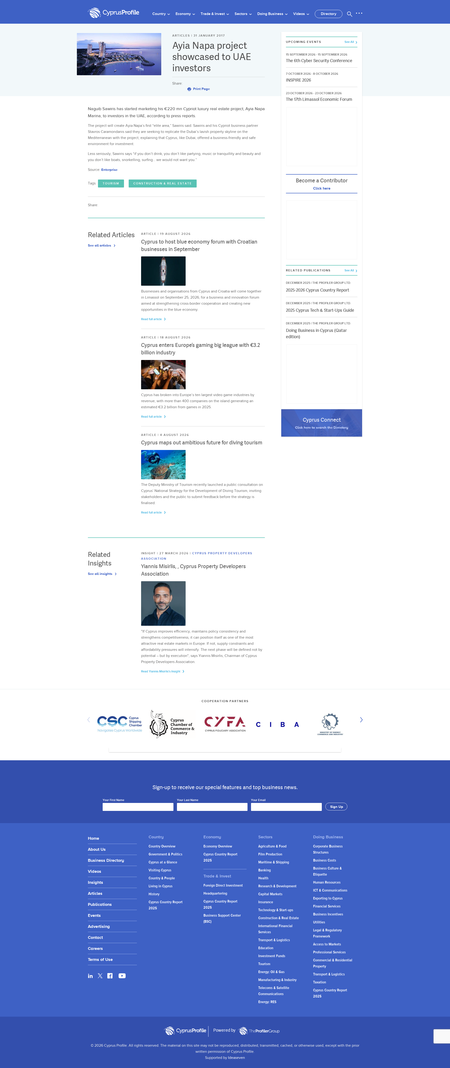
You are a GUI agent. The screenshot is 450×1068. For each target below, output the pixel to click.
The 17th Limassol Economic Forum (319, 99)
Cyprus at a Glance (163, 862)
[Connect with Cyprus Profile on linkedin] (90, 975)
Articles (95, 893)
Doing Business (270, 14)
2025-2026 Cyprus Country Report (317, 290)
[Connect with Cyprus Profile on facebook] (109, 975)
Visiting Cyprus (160, 870)
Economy (184, 14)
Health (263, 878)
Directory (328, 14)
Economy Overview (217, 846)
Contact (95, 937)
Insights (95, 882)
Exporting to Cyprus (328, 898)
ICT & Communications (330, 890)
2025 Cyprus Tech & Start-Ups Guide (320, 310)
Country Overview (162, 846)
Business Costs (324, 860)
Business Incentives (328, 914)
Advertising (99, 926)
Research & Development (277, 886)
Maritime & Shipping (273, 862)
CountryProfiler (259, 1031)
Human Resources (327, 882)
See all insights (100, 574)
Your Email (258, 800)
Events (94, 915)
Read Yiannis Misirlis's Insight (161, 671)
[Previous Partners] (90, 720)
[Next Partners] (360, 720)
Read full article (151, 319)
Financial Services (327, 906)
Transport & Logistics (274, 940)
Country (159, 14)
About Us (97, 849)
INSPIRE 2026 (298, 80)
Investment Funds (271, 956)
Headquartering (215, 894)
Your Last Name (187, 800)
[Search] (349, 14)
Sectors (241, 14)
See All (350, 42)
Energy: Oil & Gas (271, 972)
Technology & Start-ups (275, 910)
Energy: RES (267, 1002)
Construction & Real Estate (162, 183)
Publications (100, 904)
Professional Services (329, 952)
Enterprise (109, 170)
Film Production (270, 854)
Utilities (319, 922)
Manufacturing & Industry (277, 980)
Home (93, 838)
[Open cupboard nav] (359, 13)
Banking (264, 870)
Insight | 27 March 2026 (165, 553)
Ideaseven (236, 1058)
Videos (299, 14)
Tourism (111, 183)
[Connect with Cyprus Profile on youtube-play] (122, 976)
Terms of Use (100, 959)
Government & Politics (165, 854)
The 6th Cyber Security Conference (319, 61)
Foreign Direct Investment (223, 886)
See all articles (100, 245)
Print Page (201, 89)
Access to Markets (327, 944)
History (154, 894)
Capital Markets (270, 894)
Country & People (162, 878)
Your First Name (113, 800)
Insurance (265, 902)
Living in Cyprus (160, 886)
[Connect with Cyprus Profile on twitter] (100, 976)
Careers (95, 948)
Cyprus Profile (113, 13)
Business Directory (106, 860)
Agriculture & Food (272, 846)
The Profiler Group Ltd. (331, 283)
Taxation (319, 982)
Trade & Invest (213, 14)
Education (265, 948)
